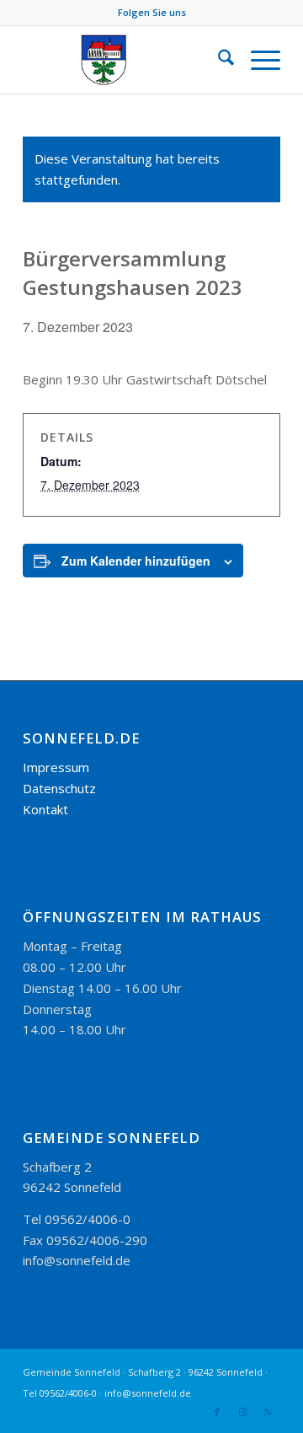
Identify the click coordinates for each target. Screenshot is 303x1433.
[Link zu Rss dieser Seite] (267, 1412)
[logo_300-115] (126, 60)
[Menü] (257, 60)
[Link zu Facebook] (217, 1412)
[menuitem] (217, 60)
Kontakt (45, 809)
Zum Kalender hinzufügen (135, 560)
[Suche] (217, 60)
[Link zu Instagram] (242, 1412)
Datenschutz (59, 788)
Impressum (56, 767)
